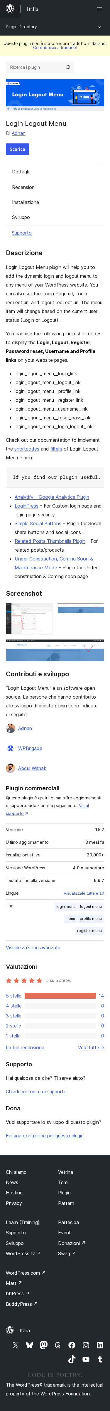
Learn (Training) (23, 1222)
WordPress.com (26, 1273)
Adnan (19, 133)
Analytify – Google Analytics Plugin (52, 497)
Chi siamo (16, 1172)
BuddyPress (22, 1304)
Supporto (22, 233)
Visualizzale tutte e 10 (84, 893)
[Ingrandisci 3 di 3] (96, 647)
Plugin (64, 1193)
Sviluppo (21, 217)
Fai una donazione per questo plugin (45, 1136)
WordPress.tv (23, 1253)
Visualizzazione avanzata (33, 947)
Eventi (65, 1233)
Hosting (14, 1193)
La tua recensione (25, 1047)
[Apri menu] (100, 9)
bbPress (18, 1293)
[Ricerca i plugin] (68, 67)
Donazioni (72, 1243)
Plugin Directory (21, 26)
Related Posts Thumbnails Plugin (50, 541)
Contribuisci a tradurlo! (55, 47)
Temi (63, 1182)
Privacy (14, 1203)
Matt (14, 1283)
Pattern (66, 1203)
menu (70, 918)
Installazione (25, 202)
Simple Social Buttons (38, 523)
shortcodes (26, 449)
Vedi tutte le (91, 1047)
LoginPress (26, 506)
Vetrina (65, 1172)
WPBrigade (30, 748)
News (12, 1182)
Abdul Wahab (32, 768)
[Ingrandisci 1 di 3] (45, 611)
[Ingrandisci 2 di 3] (96, 611)
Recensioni (23, 187)
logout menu (91, 906)
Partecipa (68, 1222)
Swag (67, 1253)
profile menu (91, 918)
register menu (89, 930)
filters (56, 449)
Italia (25, 1330)
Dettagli (20, 172)
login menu (65, 906)
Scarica (17, 149)
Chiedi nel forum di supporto (36, 1091)
